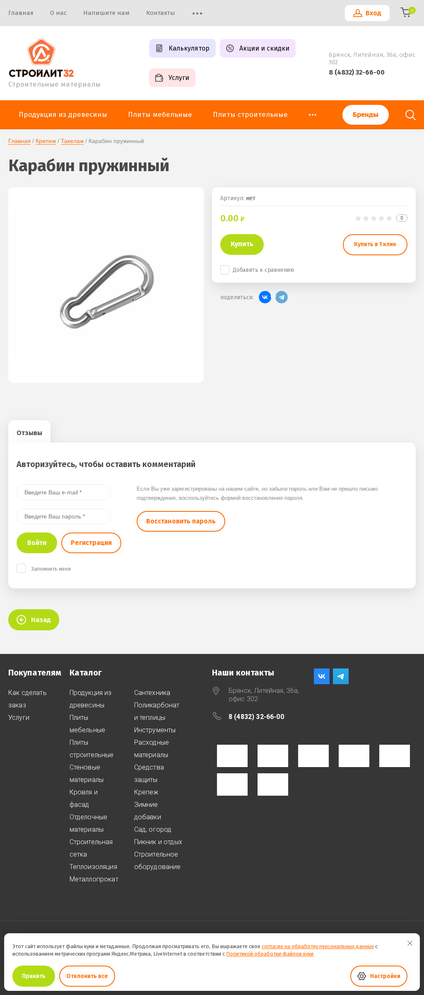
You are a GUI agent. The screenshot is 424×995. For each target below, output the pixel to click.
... (312, 112)
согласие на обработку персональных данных (318, 946)
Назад (41, 620)
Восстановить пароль (181, 521)
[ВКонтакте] (265, 297)
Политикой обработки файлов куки (269, 954)
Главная (19, 141)
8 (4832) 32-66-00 (357, 72)
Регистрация (91, 543)
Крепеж (46, 141)
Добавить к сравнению (263, 270)
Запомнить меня (51, 569)
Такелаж (72, 141)
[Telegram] (281, 297)
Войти (36, 543)
